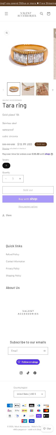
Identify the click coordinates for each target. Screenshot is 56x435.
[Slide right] (52, 90)
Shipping (5, 148)
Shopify (40, 429)
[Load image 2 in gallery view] (28, 89)
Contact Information (15, 261)
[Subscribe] (44, 350)
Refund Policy (12, 254)
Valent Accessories (22, 426)
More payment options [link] (28, 206)
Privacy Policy (12, 268)
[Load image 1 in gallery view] (13, 89)
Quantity (6, 172)
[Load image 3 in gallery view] (42, 89)
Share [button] (8, 215)
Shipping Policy (13, 275)
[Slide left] (3, 90)
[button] (6, 13)
